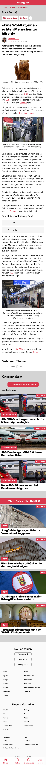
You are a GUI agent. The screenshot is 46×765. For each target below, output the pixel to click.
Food (26, 718)
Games (6, 688)
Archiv (5, 695)
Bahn (35, 352)
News (5, 672)
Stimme (23, 103)
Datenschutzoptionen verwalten (12, 748)
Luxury (26, 714)
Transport (14, 211)
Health (5, 710)
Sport (5, 676)
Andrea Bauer (13, 39)
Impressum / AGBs (31, 744)
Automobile (7, 726)
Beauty (5, 730)
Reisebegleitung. (26, 113)
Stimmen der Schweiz (32, 688)
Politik (26, 672)
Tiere (5, 722)
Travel (26, 722)
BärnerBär (13, 7)
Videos (6, 684)
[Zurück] (1, 2)
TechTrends (28, 726)
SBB (26, 94)
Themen (27, 692)
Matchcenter (29, 676)
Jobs (5, 741)
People (5, 680)
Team (26, 737)
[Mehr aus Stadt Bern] (23, 501)
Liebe (16, 349)
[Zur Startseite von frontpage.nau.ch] (23, 3)
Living (26, 710)
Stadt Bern (23, 7)
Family (5, 718)
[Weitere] (30, 18)
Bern (10, 41)
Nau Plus (27, 684)
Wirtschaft (28, 680)
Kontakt (27, 741)
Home (4, 7)
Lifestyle (6, 692)
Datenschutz (8, 744)
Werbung (6, 737)
